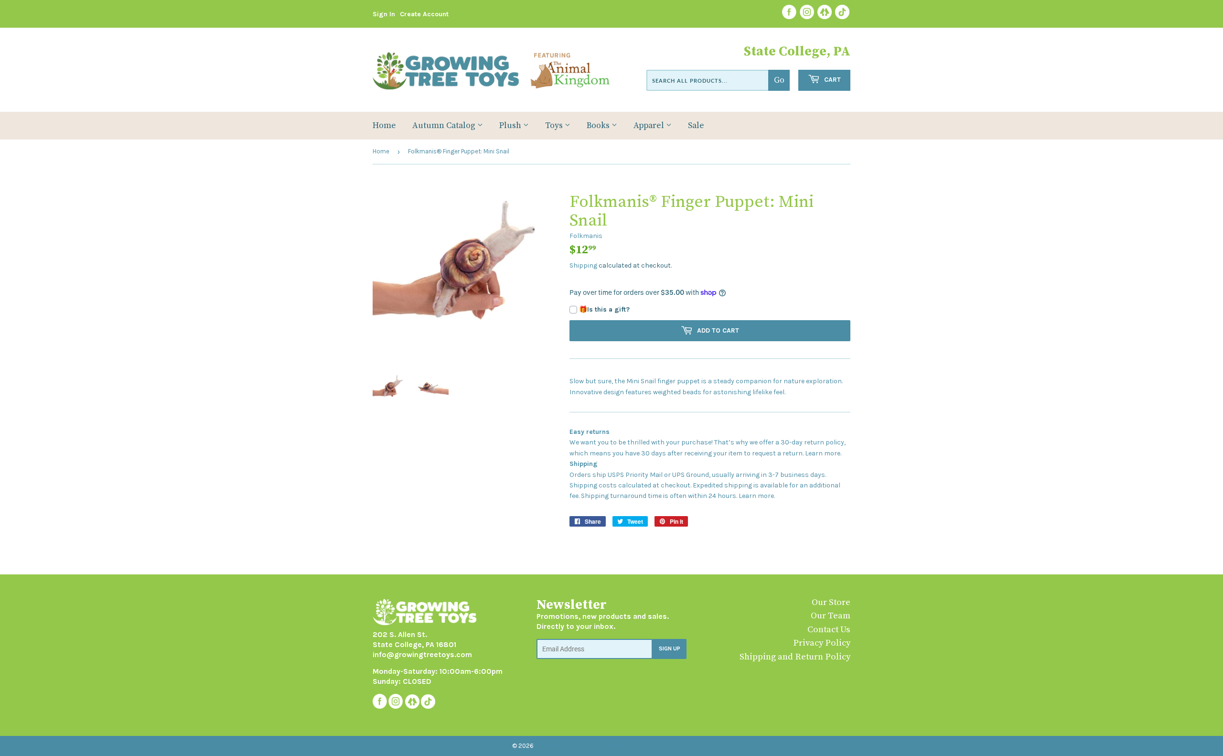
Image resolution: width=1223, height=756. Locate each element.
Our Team (830, 615)
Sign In (384, 14)
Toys (555, 125)
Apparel (649, 125)
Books (599, 125)
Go (779, 80)
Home (384, 125)
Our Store (831, 602)
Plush (511, 125)
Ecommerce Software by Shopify (653, 745)
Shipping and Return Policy (795, 656)
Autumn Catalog (444, 125)
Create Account (424, 14)
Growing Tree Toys (564, 745)
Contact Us (828, 629)
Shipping (583, 265)
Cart (831, 80)
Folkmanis (585, 236)
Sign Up (669, 648)
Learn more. (823, 453)
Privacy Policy (821, 642)
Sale (696, 125)
